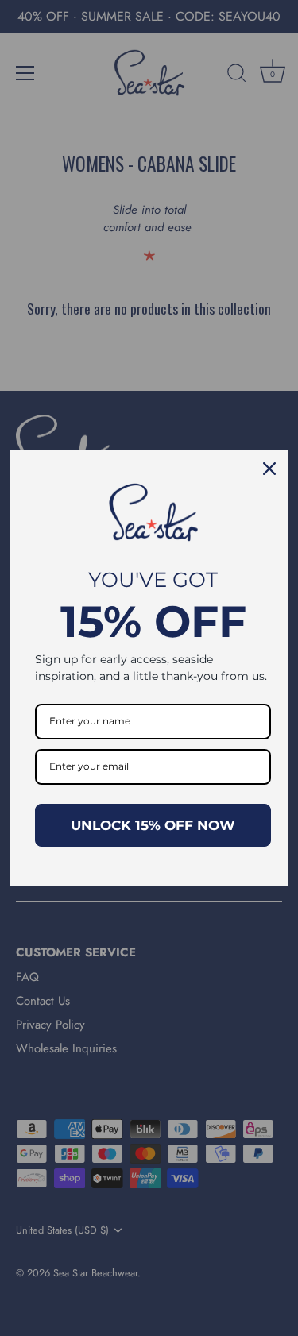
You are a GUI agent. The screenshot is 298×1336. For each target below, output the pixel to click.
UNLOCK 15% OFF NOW (153, 825)
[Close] (269, 469)
